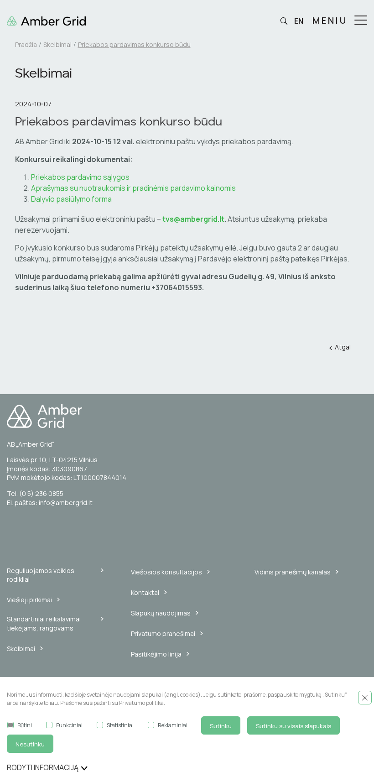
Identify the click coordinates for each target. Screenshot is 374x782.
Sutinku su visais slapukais (293, 726)
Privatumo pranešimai (163, 633)
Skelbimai (57, 44)
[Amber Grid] (187, 416)
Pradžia (26, 44)
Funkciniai (69, 725)
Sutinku (221, 726)
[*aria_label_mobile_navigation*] (360, 21)
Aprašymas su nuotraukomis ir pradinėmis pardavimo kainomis (134, 188)
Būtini (24, 725)
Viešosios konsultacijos (166, 572)
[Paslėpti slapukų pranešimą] (365, 697)
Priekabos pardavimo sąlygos (80, 177)
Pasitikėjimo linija (156, 654)
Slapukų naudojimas (161, 613)
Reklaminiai (172, 725)
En (298, 21)
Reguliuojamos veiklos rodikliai (40, 575)
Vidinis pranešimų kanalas (293, 572)
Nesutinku (30, 744)
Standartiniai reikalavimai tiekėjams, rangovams (44, 623)
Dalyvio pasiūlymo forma (71, 199)
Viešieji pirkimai (29, 599)
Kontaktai (145, 592)
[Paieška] (283, 21)
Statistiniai (120, 725)
